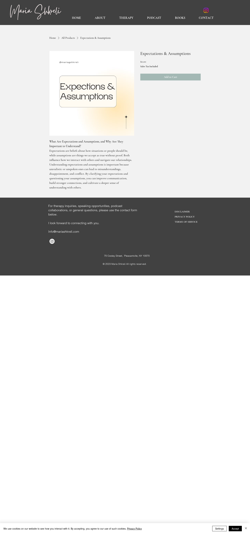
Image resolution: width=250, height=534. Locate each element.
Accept (235, 528)
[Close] (246, 528)
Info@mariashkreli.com (63, 231)
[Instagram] (206, 10)
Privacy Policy (134, 528)
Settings (219, 528)
